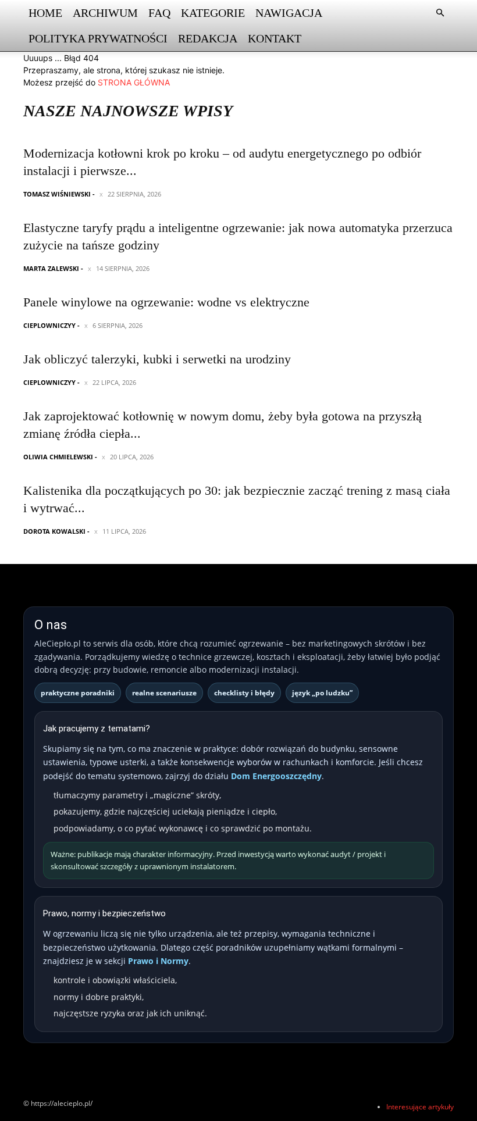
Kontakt (274, 38)
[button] (440, 13)
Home (45, 12)
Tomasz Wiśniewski (57, 194)
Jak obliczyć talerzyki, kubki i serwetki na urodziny (157, 359)
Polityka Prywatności (98, 38)
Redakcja (207, 38)
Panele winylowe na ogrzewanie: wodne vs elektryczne (166, 302)
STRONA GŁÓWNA (134, 82)
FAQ (159, 12)
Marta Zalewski (51, 268)
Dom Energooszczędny (276, 775)
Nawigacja (288, 12)
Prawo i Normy (158, 960)
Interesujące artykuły (420, 1107)
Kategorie (213, 12)
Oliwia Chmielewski (58, 456)
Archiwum (105, 12)
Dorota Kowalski (54, 531)
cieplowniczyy (49, 325)
